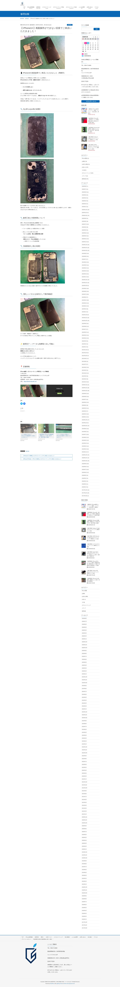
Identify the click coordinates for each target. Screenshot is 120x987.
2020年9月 (84, 825)
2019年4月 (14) (85, 443)
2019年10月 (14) (85, 425)
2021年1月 (84, 814)
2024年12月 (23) (85, 244)
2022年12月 (84, 746)
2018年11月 (84, 890)
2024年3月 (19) (85, 270)
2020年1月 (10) (85, 416)
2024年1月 (84, 709)
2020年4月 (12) (85, 408)
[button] (42, 52)
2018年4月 (84, 910)
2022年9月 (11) (85, 323)
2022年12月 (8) (85, 314)
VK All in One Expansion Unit (69, 983)
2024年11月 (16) (85, 247)
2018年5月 (84, 907)
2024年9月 (84, 685)
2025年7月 (84, 656)
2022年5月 (84, 767)
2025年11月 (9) (85, 212)
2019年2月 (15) (85, 449)
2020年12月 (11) (85, 384)
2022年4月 (84, 770)
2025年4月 (84, 665)
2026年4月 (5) (85, 197)
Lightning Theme (59, 983)
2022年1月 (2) (85, 346)
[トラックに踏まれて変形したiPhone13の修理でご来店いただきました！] (64, 428)
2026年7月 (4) (85, 189)
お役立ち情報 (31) (86, 164)
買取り (42, 937)
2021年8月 (84, 793)
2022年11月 (84, 749)
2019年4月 (84, 875)
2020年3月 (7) (85, 411)
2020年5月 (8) (85, 405)
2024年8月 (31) (85, 256)
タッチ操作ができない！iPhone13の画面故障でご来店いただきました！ (28, 436)
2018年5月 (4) (85, 475)
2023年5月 (84, 732)
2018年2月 (84, 916)
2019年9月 (84, 860)
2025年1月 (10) (85, 241)
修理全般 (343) (85, 178)
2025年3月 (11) (85, 235)
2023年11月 (84, 714)
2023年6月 (84, 729)
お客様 (83, 593)
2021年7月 (84, 796)
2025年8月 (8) (85, 221)
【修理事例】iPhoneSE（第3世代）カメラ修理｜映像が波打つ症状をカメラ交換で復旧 (93, 514)
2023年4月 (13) (85, 303)
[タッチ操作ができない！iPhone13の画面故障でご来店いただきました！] (28, 428)
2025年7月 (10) (85, 224)
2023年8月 (84, 723)
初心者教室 (67, 937)
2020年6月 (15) (85, 402)
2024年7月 (84, 691)
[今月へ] (95, 37)
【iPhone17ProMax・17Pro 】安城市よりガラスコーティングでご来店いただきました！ (42, 459)
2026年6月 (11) (85, 192)
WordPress (52, 983)
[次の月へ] (98, 37)
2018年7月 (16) (85, 469)
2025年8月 (84, 653)
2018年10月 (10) (85, 460)
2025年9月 (84, 650)
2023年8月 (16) (85, 291)
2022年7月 (84, 761)
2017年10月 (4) (85, 495)
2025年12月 (84, 641)
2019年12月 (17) (85, 419)
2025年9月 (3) (85, 218)
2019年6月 (84, 869)
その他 (83, 602)
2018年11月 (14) (85, 457)
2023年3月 (84, 738)
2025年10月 (84, 647)
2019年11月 (84, 855)
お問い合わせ (83, 937)
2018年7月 (84, 901)
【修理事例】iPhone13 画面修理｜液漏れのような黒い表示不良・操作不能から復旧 (46, 436)
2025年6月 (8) (85, 227)
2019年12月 (84, 852)
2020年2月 (84, 846)
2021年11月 (84, 784)
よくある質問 (75, 937)
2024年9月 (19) (85, 253)
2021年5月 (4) (85, 370)
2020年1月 (84, 849)
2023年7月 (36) (85, 294)
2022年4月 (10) (85, 338)
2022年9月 (84, 755)
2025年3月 (84, 668)
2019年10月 (84, 857)
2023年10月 (84, 717)
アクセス (96, 937)
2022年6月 (84, 764)
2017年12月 (84, 922)
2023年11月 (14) (85, 282)
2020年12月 (84, 817)
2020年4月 (84, 840)
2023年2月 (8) (85, 308)
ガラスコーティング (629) (87, 173)
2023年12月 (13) (85, 279)
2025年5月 (84, 662)
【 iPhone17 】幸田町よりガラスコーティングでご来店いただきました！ (39, 455)
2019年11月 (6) (85, 422)
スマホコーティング (58, 937)
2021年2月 (84, 811)
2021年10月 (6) (85, 355)
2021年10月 (84, 787)
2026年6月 (84, 624)
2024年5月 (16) (85, 265)
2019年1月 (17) (85, 452)
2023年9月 (84, 720)
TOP (23, 937)
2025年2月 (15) (85, 238)
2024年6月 (84, 694)
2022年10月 (84, 752)
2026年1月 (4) (85, 206)
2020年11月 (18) (85, 387)
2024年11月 (84, 679)
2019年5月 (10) (85, 440)
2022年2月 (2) (85, 343)
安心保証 (90, 937)
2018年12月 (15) (85, 454)
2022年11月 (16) (85, 317)
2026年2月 (84, 636)
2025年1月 (84, 673)
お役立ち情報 (85, 596)
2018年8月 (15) (85, 466)
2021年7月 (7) (85, 364)
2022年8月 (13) (85, 326)
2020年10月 (84, 822)
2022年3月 (84, 773)
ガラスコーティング (86, 605)
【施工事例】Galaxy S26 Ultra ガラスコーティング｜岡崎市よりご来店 (93, 572)
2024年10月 (84, 682)
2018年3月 (84, 913)
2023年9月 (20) (85, 288)
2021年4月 (84, 805)
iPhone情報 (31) (85, 158)
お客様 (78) (84, 161)
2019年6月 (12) (85, 437)
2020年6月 (84, 834)
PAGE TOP (116, 956)
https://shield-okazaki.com (30, 381)
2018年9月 (84, 895)
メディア (84, 608)
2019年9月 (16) (85, 428)
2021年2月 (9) (85, 379)
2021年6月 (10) (85, 367)
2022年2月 (84, 776)
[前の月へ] (93, 37)
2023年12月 (84, 711)
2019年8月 (84, 863)
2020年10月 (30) (85, 390)
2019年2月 (84, 881)
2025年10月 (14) (85, 215)
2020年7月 (84, 831)
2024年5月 (84, 697)
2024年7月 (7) (85, 259)
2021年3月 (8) (85, 376)
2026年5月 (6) (85, 195)
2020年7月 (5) (85, 399)
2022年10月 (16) (85, 320)
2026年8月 (84, 618)
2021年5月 (84, 802)
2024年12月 (84, 676)
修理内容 (37, 937)
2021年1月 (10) (85, 381)
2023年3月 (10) (85, 306)
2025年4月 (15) (85, 233)
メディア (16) (85, 175)
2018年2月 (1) (85, 484)
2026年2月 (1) (85, 203)
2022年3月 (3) (85, 341)
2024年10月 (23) (85, 250)
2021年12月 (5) (85, 349)
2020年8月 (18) (85, 396)
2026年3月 (84, 633)
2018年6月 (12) (85, 472)
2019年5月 (84, 872)
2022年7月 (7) (85, 329)
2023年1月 (84, 744)
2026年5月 (84, 627)
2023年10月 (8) (85, 285)
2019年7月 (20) (85, 434)
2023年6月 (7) (85, 297)
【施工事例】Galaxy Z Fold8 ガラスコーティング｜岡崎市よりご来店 (93, 138)
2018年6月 (84, 904)
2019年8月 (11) (85, 431)
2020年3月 (84, 843)
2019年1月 (84, 884)
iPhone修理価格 (29, 937)
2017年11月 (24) (85, 492)
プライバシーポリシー (26, 939)
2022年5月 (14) (85, 335)
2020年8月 (84, 828)
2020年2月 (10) (85, 414)
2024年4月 (84, 700)
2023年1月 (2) (85, 311)
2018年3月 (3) (85, 481)
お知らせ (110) (85, 167)
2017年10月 (84, 928)
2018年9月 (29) (85, 463)
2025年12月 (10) (85, 209)
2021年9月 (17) (85, 358)
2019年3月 (84, 878)
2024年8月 (84, 688)
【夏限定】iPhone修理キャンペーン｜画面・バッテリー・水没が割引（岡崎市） (93, 506)
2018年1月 (84, 919)
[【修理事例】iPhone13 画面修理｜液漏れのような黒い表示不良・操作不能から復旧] (46, 428)
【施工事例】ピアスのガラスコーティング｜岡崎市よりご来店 (93, 545)
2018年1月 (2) (85, 487)
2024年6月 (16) (85, 262)
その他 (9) (84, 170)
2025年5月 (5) (85, 230)
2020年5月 (84, 837)
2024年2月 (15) (85, 273)
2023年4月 (84, 735)
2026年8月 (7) (85, 186)
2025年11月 (84, 644)
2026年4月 (84, 630)
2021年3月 (84, 808)
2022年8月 (84, 758)
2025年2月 (84, 671)
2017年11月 (84, 925)
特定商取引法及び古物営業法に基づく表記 (42, 939)
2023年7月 (84, 726)
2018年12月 (84, 887)
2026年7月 (84, 621)
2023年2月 (84, 741)
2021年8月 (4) (85, 361)
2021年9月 (84, 790)
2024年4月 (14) (85, 268)
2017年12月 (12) (85, 490)
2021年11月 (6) (85, 352)
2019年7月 (84, 866)
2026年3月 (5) (85, 200)
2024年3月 (84, 703)
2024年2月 (84, 706)
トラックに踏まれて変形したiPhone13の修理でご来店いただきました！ (64, 436)
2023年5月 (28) (85, 300)
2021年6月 (84, 799)
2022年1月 (84, 779)
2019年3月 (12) (85, 446)
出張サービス (49, 937)
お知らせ (84, 599)
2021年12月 (84, 781)
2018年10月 (84, 892)
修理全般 (69, 24)
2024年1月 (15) (85, 276)
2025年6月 (84, 659)
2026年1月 (84, 638)
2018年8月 (84, 898)
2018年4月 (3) (85, 478)
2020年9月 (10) (85, 393)
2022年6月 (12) (85, 332)
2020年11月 (84, 820)
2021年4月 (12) (85, 373)
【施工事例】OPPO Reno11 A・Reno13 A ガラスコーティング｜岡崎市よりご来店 (93, 537)
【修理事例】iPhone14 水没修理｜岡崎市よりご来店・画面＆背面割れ (93, 580)
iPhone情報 (84, 590)
